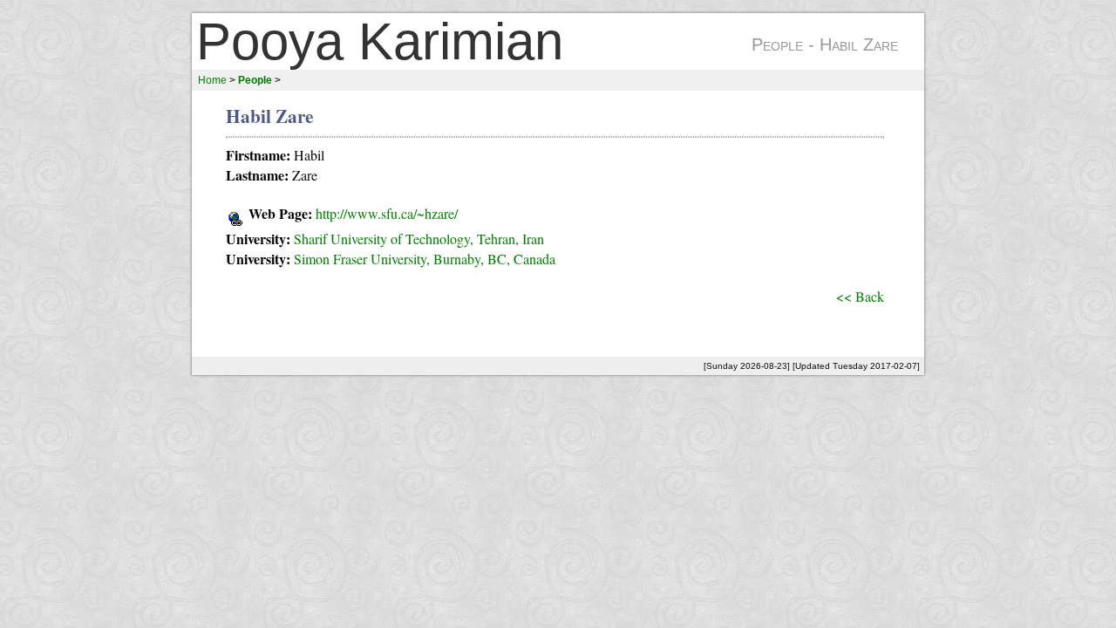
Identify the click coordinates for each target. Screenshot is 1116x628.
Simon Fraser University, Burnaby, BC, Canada (424, 258)
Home (212, 80)
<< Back (860, 296)
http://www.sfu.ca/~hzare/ (387, 213)
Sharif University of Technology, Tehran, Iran (419, 238)
